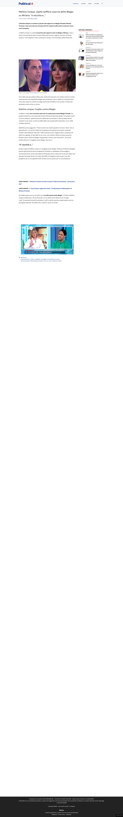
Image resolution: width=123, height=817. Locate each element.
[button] (102, 3)
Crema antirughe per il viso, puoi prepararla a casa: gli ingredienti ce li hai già (95, 67)
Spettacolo (75, 3)
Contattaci (72, 806)
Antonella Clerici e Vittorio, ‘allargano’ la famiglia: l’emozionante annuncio (40, 259)
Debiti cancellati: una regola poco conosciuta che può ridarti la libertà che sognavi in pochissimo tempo (95, 36)
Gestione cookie (119, 815)
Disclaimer (68, 814)
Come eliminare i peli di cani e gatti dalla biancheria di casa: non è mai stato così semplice (94, 59)
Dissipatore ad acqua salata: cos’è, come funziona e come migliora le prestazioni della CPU (94, 51)
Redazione (54, 814)
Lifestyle (83, 3)
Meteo (89, 3)
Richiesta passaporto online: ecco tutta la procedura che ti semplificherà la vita (94, 75)
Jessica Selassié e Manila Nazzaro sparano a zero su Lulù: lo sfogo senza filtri (41, 261)
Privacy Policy (61, 814)
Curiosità (96, 3)
